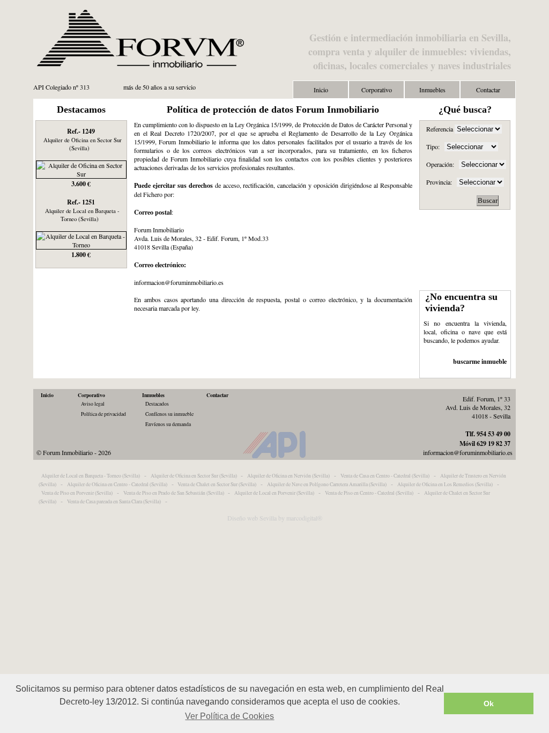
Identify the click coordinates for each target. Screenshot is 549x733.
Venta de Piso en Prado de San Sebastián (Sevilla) (173, 492)
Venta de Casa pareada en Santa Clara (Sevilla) (114, 501)
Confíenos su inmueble (169, 414)
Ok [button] (489, 703)
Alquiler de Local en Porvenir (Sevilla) (274, 492)
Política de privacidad (103, 414)
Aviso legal (93, 403)
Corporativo (376, 89)
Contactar (488, 89)
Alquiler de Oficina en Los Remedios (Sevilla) (445, 484)
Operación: (440, 164)
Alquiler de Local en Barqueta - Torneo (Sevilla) (90, 475)
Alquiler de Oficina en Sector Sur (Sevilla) (194, 475)
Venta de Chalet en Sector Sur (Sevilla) (216, 484)
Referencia (440, 128)
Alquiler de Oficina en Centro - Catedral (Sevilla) (117, 484)
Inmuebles (432, 89)
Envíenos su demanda (168, 424)
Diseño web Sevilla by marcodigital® (274, 518)
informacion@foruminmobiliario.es (468, 452)
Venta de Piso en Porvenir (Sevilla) (77, 492)
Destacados (157, 403)
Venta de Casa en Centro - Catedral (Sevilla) (384, 475)
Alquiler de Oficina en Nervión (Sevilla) (288, 475)
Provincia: (439, 182)
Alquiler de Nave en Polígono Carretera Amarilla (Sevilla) (327, 484)
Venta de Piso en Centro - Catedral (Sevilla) (369, 492)
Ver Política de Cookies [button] (229, 716)
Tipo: (433, 146)
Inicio (321, 89)
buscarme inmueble (480, 361)
